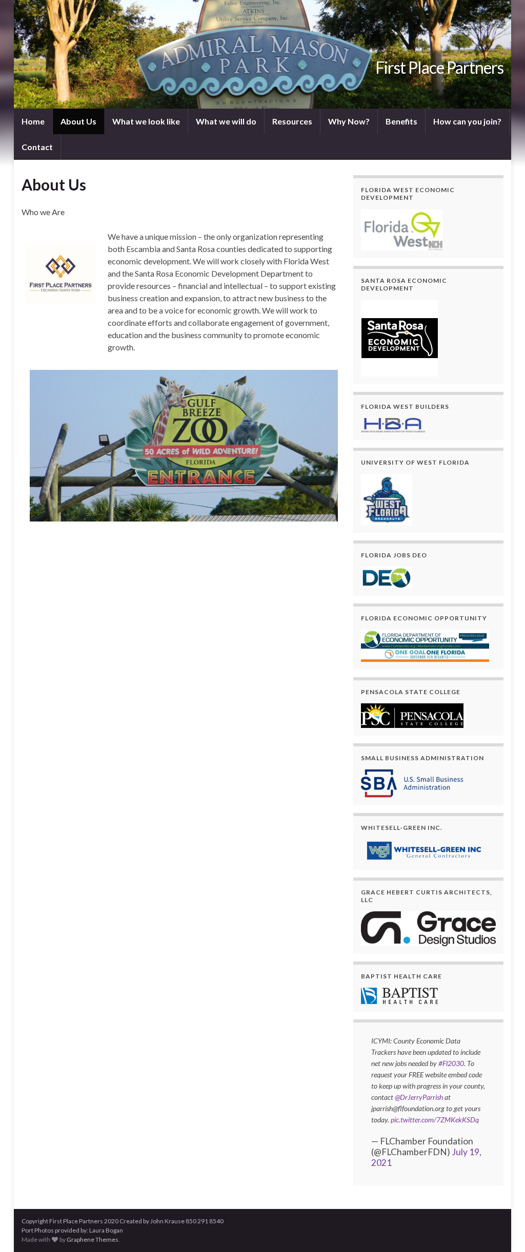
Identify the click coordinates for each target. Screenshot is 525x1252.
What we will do (226, 121)
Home (33, 121)
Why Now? (349, 121)
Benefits (401, 121)
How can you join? (467, 121)
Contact (37, 147)
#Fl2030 (451, 1063)
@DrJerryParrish (419, 1097)
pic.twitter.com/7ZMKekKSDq (435, 1119)
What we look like (146, 121)
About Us (78, 121)
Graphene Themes (92, 1239)
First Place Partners (439, 67)
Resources (292, 121)
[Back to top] (502, 1229)
